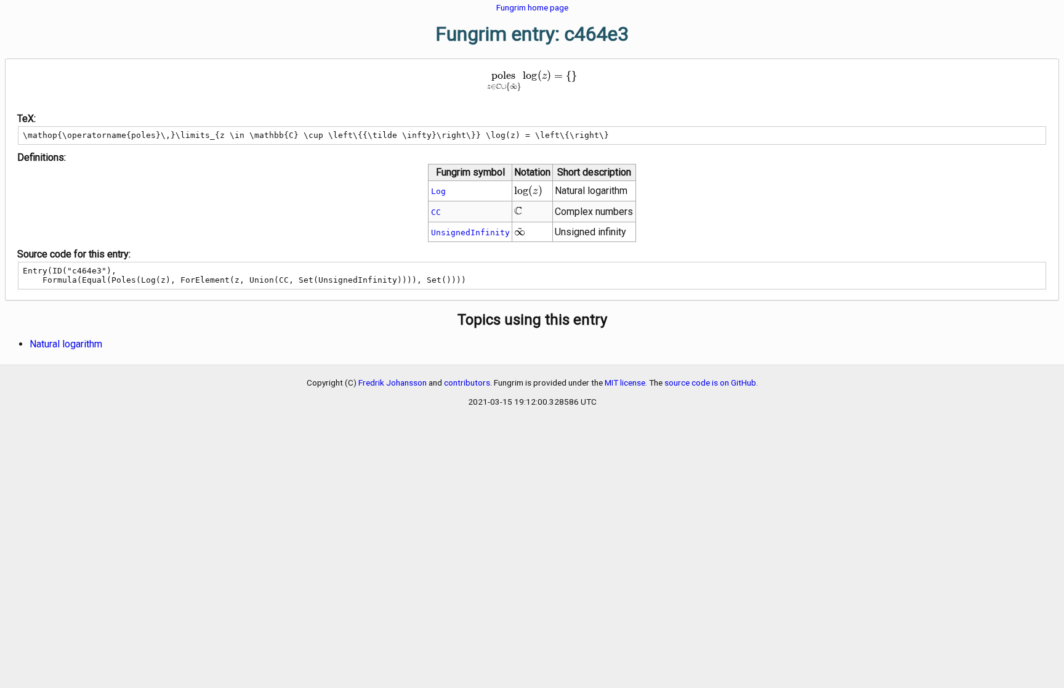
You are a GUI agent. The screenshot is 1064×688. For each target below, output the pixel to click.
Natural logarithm (66, 344)
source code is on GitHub (710, 382)
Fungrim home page (532, 7)
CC (436, 212)
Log (438, 191)
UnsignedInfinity (470, 232)
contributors (467, 382)
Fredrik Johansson (392, 382)
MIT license (625, 382)
